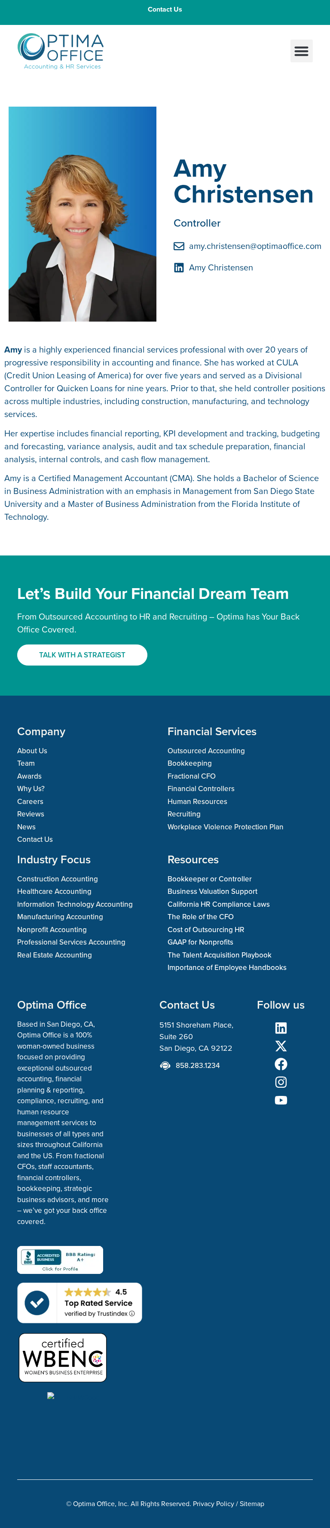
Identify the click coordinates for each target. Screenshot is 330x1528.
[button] (301, 51)
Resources (193, 859)
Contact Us (165, 9)
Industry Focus (54, 859)
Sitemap (252, 1503)
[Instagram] (281, 1082)
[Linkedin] (281, 1028)
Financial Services (212, 731)
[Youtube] (281, 1100)
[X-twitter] (281, 1046)
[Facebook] (281, 1064)
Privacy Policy (213, 1503)
